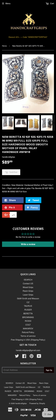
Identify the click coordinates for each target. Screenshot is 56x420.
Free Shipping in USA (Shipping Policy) (28, 339)
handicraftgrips (21, 403)
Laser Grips (28, 294)
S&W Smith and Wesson (28, 298)
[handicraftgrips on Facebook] (24, 356)
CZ (28, 302)
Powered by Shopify (37, 403)
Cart (52, 3)
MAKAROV (28, 328)
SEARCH (28, 279)
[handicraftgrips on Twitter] (17, 356)
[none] (8, 123)
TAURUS (28, 305)
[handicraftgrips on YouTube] (39, 356)
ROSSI (28, 320)
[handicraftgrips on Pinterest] (31, 356)
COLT (28, 324)
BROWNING (28, 317)
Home (4, 45)
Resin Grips (28, 290)
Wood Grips (28, 287)
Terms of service (28, 335)
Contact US (28, 283)
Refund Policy (28, 332)
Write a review (28, 244)
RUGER (28, 309)
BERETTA (28, 313)
